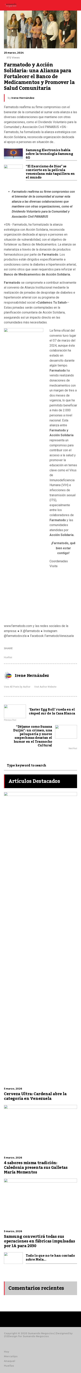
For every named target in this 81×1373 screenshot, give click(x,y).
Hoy (6, 1351)
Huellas (8, 657)
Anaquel (9, 1361)
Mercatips (10, 1356)
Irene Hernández (22, 97)
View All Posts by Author (17, 686)
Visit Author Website (45, 686)
